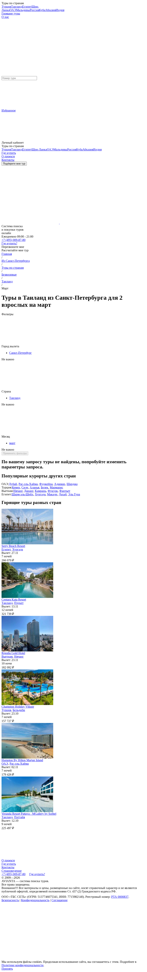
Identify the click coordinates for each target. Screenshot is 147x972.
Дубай (13, 484)
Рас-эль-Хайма (28, 484)
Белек (44, 487)
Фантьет (64, 491)
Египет (27, 6)
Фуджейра (46, 484)
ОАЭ (13, 10)
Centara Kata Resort (14, 599)
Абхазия (50, 10)
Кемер (16, 487)
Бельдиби (19, 710)
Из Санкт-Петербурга (16, 260)
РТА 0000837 (119, 896)
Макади (52, 494)
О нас (5, 17)
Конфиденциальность (35, 900)
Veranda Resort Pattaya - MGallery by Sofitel (29, 813)
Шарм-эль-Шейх (22, 494)
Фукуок (53, 491)
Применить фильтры (15, 453)
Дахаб (63, 494)
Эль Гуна (74, 494)
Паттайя (19, 817)
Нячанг (18, 491)
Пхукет (19, 603)
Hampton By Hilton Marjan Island (22, 760)
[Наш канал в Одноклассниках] (30, 959)
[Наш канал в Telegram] (30, 929)
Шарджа (72, 484)
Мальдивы (23, 10)
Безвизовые (9, 274)
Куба (42, 10)
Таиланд (16, 6)
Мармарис (56, 487)
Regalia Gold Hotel (13, 653)
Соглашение (59, 900)
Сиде (24, 487)
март (12, 443)
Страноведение (12, 870)
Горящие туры (11, 13)
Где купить (9, 863)
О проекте (8, 860)
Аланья (34, 487)
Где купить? (9, 243)
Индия (60, 10)
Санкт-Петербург (20, 352)
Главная (7, 254)
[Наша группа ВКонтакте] (88, 929)
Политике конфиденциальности (22, 965)
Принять (7, 968)
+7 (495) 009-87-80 (13, 240)
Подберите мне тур (14, 163)
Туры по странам (13, 267)
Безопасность (10, 900)
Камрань (40, 491)
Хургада (40, 494)
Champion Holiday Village (18, 706)
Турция (6, 6)
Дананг (28, 491)
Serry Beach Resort (13, 546)
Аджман (59, 484)
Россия (34, 10)
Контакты (8, 867)
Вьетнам (7, 656)
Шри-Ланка (39, 149)
